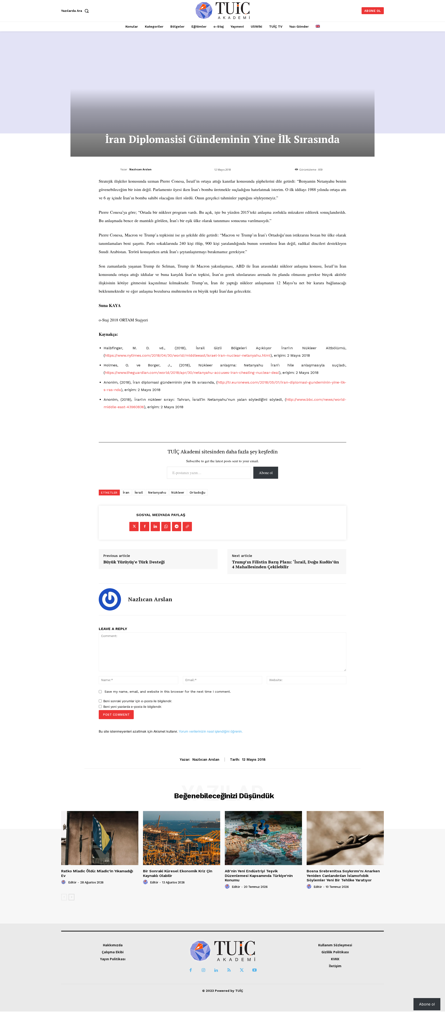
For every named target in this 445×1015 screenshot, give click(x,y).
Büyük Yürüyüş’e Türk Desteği (134, 562)
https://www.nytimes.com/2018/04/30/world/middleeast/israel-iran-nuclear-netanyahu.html (187, 355)
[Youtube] (254, 970)
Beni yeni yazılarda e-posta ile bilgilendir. (132, 706)
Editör (72, 882)
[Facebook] (144, 526)
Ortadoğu (198, 492)
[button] (76, 11)
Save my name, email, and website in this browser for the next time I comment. (168, 691)
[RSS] (229, 970)
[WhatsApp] (166, 526)
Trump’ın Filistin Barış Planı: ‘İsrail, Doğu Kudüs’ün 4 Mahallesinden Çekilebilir (285, 564)
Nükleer (177, 492)
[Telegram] (176, 526)
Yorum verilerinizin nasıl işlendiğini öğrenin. (211, 731)
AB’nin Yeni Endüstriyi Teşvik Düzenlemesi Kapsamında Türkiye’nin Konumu (259, 875)
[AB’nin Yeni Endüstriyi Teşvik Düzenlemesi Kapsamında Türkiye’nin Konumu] (263, 838)
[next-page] (71, 897)
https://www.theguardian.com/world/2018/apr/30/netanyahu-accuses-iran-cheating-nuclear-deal (192, 372)
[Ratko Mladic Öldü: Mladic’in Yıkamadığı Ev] (99, 838)
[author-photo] (64, 882)
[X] (134, 526)
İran (126, 492)
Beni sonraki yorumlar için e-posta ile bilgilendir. (137, 701)
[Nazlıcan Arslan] (110, 599)
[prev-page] (64, 897)
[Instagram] (203, 970)
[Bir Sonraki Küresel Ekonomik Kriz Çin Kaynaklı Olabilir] (181, 838)
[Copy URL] (187, 526)
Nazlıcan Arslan (140, 169)
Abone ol (266, 472)
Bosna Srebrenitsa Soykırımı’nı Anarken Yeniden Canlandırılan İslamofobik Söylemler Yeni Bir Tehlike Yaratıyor (343, 875)
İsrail (139, 492)
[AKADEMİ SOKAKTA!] (223, 10)
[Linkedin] (155, 526)
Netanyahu (157, 492)
